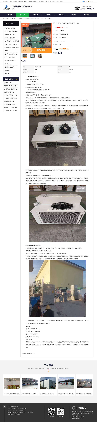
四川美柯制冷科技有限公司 (13, 410)
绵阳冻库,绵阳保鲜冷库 (10, 37)
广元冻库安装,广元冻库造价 (23, 18)
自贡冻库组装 (8, 63)
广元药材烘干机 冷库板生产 (10, 110)
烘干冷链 (7, 73)
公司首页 (9, 14)
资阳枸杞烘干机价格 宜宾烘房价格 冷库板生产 (11, 98)
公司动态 (61, 14)
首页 (9, 18)
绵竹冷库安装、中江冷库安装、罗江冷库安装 (32, 393)
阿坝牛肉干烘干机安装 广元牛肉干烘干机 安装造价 (11, 89)
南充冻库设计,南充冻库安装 (12, 47)
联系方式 (86, 14)
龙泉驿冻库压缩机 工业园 (10, 86)
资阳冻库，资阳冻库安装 (11, 54)
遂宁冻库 (7, 50)
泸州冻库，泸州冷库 (10, 57)
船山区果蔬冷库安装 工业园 (10, 95)
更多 (17, 79)
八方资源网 (15, 412)
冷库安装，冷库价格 (10, 28)
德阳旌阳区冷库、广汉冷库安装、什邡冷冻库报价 (51, 393)
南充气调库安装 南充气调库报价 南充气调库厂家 (69, 393)
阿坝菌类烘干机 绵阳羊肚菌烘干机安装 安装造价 (11, 107)
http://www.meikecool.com (28, 353)
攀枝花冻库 (7, 70)
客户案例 (73, 14)
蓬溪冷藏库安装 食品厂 (9, 101)
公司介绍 (48, 14)
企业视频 (35, 14)
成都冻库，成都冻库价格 (11, 34)
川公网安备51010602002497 (14, 414)
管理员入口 (26, 412)
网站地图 (31, 412)
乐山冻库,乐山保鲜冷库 (10, 60)
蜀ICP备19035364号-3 (22, 408)
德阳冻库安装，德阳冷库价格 (12, 41)
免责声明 (21, 412)
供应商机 (22, 14)
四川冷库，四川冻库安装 (11, 31)
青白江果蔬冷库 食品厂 (9, 82)
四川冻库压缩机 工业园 (9, 104)
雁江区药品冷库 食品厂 (9, 92)
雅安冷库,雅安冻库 (9, 67)
